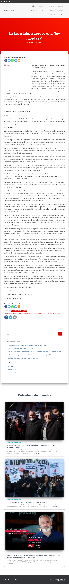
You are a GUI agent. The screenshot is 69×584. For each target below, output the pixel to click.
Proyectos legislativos (55, 10)
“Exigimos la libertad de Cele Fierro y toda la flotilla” (20, 348)
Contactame (53, 14)
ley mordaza (27, 313)
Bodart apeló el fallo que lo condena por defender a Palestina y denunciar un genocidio (29, 355)
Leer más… (38, 453)
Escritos (60, 6)
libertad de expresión (36, 313)
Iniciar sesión (11, 366)
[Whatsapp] (12, 60)
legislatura (20, 313)
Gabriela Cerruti (13, 313)
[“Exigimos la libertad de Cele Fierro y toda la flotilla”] (34, 478)
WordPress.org (11, 376)
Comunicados (33, 10)
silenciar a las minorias (55, 313)
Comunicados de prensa (16, 310)
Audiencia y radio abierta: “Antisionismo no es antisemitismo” (23, 358)
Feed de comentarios (13, 372)
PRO (44, 313)
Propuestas (51, 6)
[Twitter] (9, 60)
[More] (19, 60)
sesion (47, 313)
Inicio (25, 310)
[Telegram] (15, 60)
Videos (43, 10)
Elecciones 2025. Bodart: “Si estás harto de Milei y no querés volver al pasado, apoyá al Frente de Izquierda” (35, 351)
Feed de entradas (12, 369)
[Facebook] (5, 60)
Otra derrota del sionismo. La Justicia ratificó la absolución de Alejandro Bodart (27, 345)
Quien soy (41, 6)
